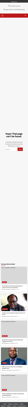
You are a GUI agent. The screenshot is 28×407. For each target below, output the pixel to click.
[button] (2, 15)
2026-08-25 (15, 370)
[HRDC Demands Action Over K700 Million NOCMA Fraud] (14, 356)
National (4, 282)
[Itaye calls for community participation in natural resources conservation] (14, 275)
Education (5, 336)
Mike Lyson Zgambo (7, 370)
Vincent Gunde (6, 316)
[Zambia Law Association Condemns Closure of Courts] (14, 302)
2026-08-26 (13, 316)
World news (5, 309)
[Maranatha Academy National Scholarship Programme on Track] (14, 329)
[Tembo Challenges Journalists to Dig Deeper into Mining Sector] (14, 383)
